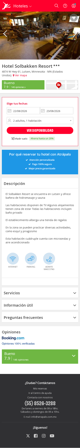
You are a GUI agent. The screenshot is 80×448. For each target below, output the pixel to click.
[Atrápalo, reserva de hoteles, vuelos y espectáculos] (6, 6)
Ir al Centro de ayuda (40, 393)
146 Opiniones (18, 87)
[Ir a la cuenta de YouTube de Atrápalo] (52, 436)
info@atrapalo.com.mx (44, 416)
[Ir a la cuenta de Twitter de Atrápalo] (28, 436)
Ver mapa (20, 75)
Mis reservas (40, 388)
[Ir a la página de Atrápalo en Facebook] (36, 436)
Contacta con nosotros (40, 397)
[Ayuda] (65, 6)
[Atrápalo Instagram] (44, 436)
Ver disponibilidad (40, 130)
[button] (74, 18)
